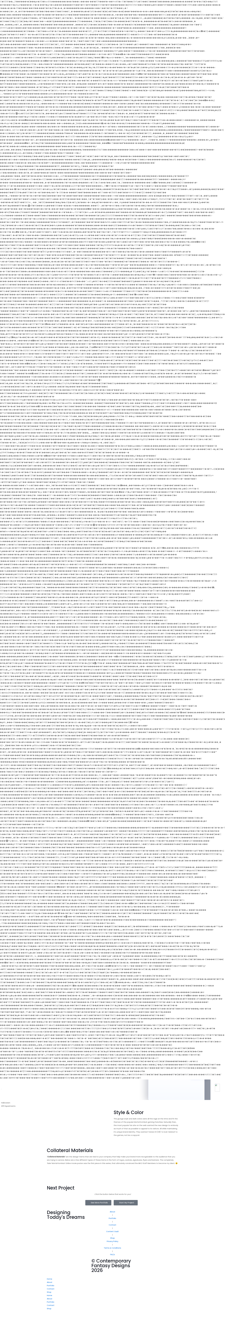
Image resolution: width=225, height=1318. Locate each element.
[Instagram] (145, 1213)
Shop (49, 1292)
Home (49, 1279)
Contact (50, 1289)
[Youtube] (151, 1213)
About (49, 1282)
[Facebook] (139, 1213)
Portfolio (50, 1285)
